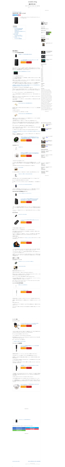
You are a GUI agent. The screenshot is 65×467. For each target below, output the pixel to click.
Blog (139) (42, 84)
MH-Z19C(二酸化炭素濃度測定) (18, 29)
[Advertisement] (26, 45)
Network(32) (46, 102)
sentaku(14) (44, 106)
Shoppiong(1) (50, 106)
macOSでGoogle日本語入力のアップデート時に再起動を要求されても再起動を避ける (49, 52)
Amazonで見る (23, 62)
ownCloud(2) (45, 103)
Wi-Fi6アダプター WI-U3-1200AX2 (23, 214)
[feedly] (34, 4)
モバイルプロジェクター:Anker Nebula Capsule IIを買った (25, 184)
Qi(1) (43, 105)
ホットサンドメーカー (17, 37)
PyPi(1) (50, 104)
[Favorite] (35, 4)
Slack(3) (41, 107)
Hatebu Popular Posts (44, 149)
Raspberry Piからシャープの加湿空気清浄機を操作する (24, 419)
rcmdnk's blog (32, 2)
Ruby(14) (50, 105)
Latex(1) (41, 101)
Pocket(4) (51, 103)
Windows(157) (46, 109)
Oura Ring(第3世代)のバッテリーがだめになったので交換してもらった (49, 145)
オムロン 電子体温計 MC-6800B (24, 290)
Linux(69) (43, 101)
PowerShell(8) (44, 104)
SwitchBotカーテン (17, 30)
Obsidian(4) (48, 102)
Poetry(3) (42, 104)
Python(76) (42, 105)
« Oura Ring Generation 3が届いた (16, 461)
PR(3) (45, 104)
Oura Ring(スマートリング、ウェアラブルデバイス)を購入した (26, 261)
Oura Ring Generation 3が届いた (22, 266)
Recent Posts (43, 37)
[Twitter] (30, 4)
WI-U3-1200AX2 (17, 32)
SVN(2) (43, 107)
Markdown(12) (42, 102)
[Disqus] (26, 452)
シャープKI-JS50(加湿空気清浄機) (19, 28)
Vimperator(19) (49, 108)
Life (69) (42, 86)
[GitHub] (31, 4)
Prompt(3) (47, 104)
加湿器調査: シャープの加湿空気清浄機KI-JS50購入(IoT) (25, 54)
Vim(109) (47, 108)
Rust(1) (51, 105)
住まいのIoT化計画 (21, 167)
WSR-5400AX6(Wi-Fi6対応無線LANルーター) (20, 31)
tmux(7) (49, 107)
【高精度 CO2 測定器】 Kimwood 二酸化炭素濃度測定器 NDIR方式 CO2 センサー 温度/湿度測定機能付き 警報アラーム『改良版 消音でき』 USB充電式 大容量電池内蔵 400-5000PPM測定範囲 (30, 138)
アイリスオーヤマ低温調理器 (18, 38)
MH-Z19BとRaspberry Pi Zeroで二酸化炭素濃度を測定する (25, 113)
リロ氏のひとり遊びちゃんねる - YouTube (19, 341)
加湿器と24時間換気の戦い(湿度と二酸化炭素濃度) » (34, 461)
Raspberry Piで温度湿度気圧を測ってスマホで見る (25, 71)
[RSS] (33, 4)
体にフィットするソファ (29, 237)
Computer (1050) (42, 85)
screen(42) (42, 106)
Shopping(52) (48, 106)
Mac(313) (49, 101)
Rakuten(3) (45, 105)
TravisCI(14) (42, 108)
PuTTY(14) (49, 104)
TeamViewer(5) (45, 107)
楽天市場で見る (29, 62)
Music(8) (44, 102)
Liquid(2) (45, 101)
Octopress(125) (42, 103)
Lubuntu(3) (47, 101)
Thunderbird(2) (48, 107)
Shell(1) (46, 106)
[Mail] (29, 4)
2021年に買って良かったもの (19, 13)
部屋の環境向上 (15, 27)
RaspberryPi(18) (47, 105)
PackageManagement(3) (48, 103)
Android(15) (49, 89)
